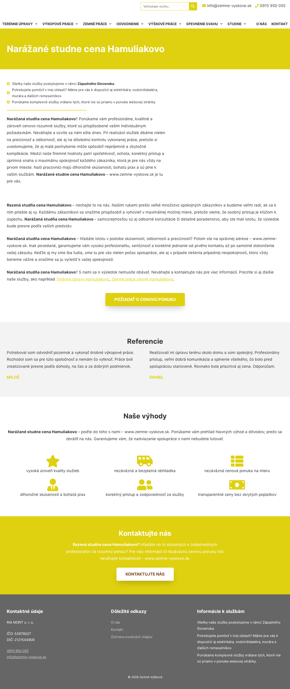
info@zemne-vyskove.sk (228, 5)
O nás (261, 24)
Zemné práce (95, 24)
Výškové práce (162, 24)
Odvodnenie (127, 24)
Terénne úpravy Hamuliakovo (82, 279)
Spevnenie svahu (202, 24)
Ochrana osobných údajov (131, 637)
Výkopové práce (57, 24)
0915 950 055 (272, 5)
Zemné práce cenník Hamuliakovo (142, 279)
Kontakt (279, 24)
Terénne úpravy (17, 24)
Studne (234, 24)
